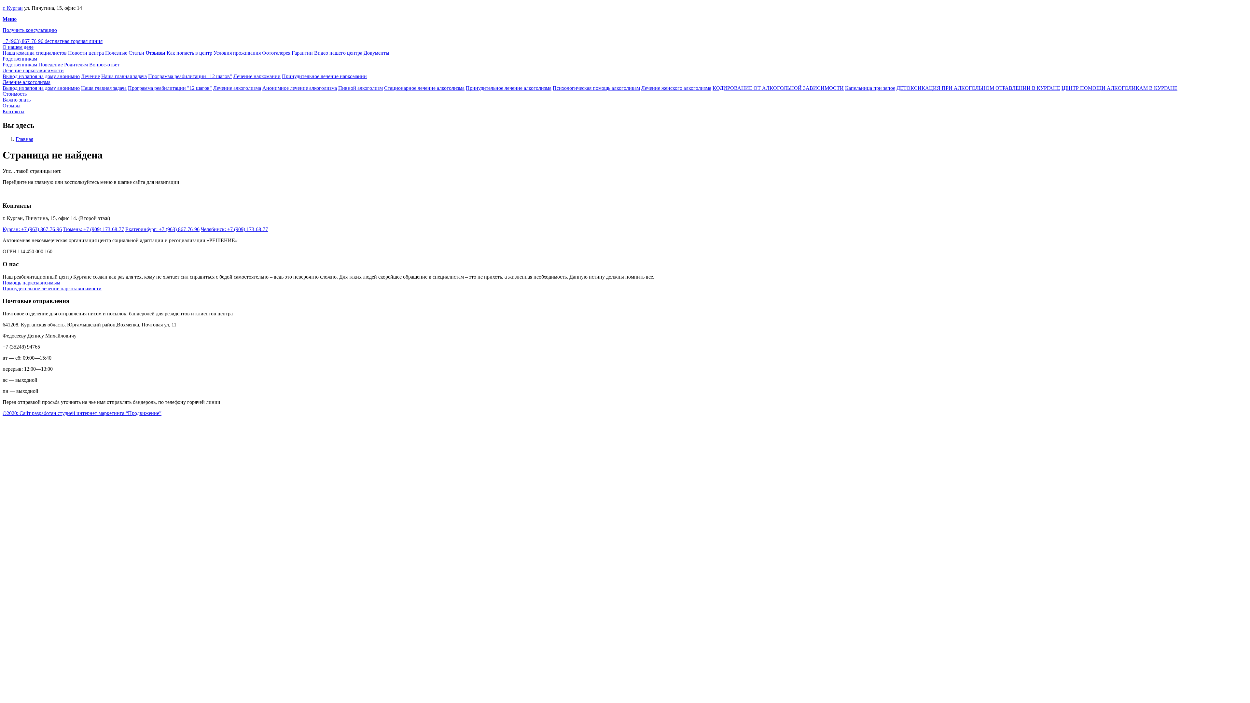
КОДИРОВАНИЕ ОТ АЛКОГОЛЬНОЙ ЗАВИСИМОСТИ (778, 88)
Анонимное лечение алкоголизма (299, 88)
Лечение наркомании (257, 76)
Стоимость (15, 94)
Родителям (76, 64)
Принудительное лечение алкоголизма (508, 88)
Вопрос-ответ (104, 64)
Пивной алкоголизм (360, 88)
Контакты (13, 111)
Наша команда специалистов (35, 53)
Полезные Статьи (124, 53)
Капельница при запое (870, 88)
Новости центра (86, 53)
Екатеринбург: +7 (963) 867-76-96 (162, 229)
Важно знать (17, 100)
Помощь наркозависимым (31, 282)
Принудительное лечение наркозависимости (52, 288)
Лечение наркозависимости (33, 70)
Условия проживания (237, 53)
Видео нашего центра (338, 53)
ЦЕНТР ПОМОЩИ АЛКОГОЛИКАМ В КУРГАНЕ (1119, 88)
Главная (24, 139)
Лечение (90, 76)
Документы (376, 53)
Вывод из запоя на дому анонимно (41, 76)
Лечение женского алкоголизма (676, 88)
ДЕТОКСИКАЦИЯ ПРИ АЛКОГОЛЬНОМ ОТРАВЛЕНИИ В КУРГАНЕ (978, 88)
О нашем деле (18, 47)
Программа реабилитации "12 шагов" (190, 76)
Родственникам (20, 59)
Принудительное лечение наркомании (324, 76)
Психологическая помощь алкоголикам (596, 88)
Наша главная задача (124, 76)
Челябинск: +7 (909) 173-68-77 (234, 229)
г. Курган (13, 8)
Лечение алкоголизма (26, 82)
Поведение (50, 64)
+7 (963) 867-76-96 (53, 41)
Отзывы (12, 105)
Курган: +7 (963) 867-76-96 (32, 229)
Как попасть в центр (189, 53)
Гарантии (302, 53)
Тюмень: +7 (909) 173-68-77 (93, 229)
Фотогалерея (276, 53)
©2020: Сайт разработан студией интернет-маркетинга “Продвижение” (82, 413)
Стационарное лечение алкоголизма (424, 88)
